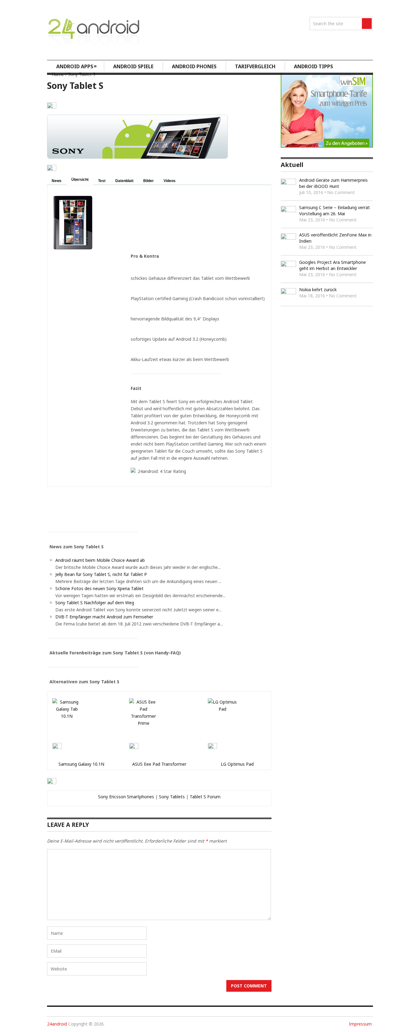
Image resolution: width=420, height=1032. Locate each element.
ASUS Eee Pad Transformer (159, 764)
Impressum (360, 1024)
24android (57, 1024)
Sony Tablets (172, 797)
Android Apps (76, 66)
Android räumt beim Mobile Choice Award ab (100, 560)
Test (101, 181)
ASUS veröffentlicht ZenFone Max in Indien (335, 238)
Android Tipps (313, 66)
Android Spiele (133, 66)
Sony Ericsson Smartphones (126, 797)
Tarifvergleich (255, 66)
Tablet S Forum (205, 797)
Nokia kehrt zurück (318, 289)
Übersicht (80, 179)
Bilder (148, 181)
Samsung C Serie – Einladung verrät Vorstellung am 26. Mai (334, 210)
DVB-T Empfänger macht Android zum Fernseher (104, 617)
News (56, 181)
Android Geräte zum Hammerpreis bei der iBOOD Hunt (333, 183)
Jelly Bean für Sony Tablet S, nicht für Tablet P (101, 574)
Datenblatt (124, 181)
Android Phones (194, 66)
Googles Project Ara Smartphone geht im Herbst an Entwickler (332, 265)
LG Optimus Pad (237, 764)
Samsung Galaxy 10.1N (81, 764)
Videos (170, 181)
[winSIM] (327, 146)
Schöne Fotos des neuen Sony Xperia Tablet (99, 588)
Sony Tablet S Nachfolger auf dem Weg (94, 602)
